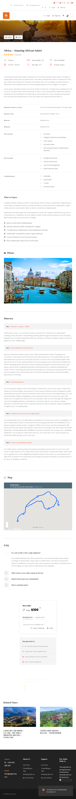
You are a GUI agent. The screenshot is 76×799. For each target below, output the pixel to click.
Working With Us (29, 774)
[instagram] (45, 7)
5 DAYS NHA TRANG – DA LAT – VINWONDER (50, 732)
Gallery (10, 37)
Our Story (26, 765)
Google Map (66, 107)
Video (19, 37)
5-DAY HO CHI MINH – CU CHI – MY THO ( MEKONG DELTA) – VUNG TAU (13, 734)
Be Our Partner (28, 778)
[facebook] (42, 7)
